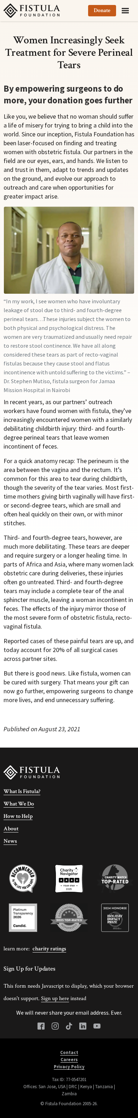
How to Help (18, 816)
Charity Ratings (49, 949)
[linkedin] (83, 1026)
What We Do (19, 804)
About (11, 828)
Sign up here (55, 998)
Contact (69, 1052)
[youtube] (97, 1026)
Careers (69, 1060)
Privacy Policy (69, 1067)
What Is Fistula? (22, 791)
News (10, 841)
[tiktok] (69, 1026)
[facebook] (41, 1026)
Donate (102, 10)
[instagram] (55, 1026)
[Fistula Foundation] (32, 772)
